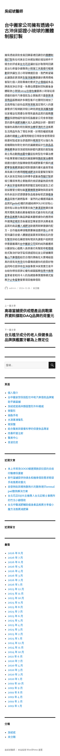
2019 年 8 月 (15, 692)
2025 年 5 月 (15, 620)
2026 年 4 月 (15, 571)
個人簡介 (13, 392)
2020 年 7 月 (15, 661)
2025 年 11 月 (16, 593)
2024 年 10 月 (16, 652)
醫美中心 (13, 437)
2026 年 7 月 (15, 557)
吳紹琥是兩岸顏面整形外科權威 (26, 406)
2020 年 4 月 (15, 665)
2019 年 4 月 (15, 697)
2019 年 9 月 (15, 688)
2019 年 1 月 (15, 706)
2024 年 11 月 (16, 647)
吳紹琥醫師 (14, 11)
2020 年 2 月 (15, 674)
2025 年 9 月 (15, 602)
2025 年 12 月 (16, 589)
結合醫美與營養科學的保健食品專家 (28, 428)
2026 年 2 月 (15, 580)
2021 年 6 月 (15, 656)
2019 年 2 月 (15, 701)
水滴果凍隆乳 (15, 419)
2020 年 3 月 (15, 670)
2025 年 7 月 (15, 611)
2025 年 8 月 (15, 607)
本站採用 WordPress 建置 (30, 749)
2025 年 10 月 (16, 598)
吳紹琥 (12, 732)
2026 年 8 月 (15, 553)
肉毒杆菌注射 (15, 433)
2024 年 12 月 (16, 643)
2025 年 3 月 (15, 629)
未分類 (36, 288)
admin (12, 288)
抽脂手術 (13, 415)
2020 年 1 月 (15, 679)
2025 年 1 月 (15, 638)
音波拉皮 (13, 442)
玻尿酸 (12, 424)
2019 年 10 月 (16, 683)
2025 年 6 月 (15, 616)
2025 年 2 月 (15, 634)
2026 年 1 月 (15, 584)
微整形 (12, 410)
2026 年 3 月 (15, 575)
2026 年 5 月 (15, 566)
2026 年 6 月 (15, 562)
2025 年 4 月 (15, 625)
